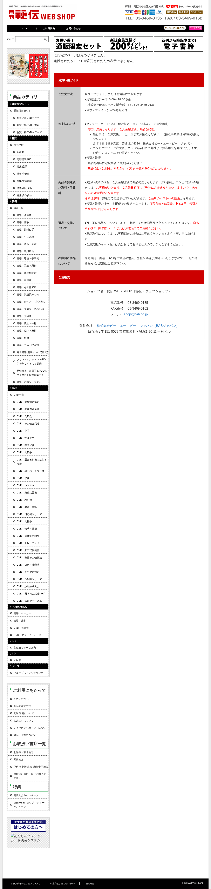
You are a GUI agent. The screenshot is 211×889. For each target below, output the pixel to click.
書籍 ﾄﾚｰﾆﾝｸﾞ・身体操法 (31, 301)
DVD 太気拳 (24, 452)
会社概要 (90, 883)
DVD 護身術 (24, 499)
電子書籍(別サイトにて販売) (32, 352)
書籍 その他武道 (26, 287)
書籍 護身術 (24, 280)
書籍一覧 (18, 208)
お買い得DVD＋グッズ (29, 132)
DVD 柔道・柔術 (27, 507)
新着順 (20, 152)
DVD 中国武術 (25, 445)
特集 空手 (22, 166)
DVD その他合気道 (28, 423)
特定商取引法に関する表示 (62, 883)
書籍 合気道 (24, 215)
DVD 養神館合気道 (28, 409)
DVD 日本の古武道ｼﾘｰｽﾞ (31, 593)
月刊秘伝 (18, 144)
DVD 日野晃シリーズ (29, 514)
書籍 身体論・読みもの (30, 309)
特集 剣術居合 (24, 188)
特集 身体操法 (24, 195)
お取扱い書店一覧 (29, 743)
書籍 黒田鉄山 (25, 251)
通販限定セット (22, 110)
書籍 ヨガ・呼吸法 (28, 345)
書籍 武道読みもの (28, 294)
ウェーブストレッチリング (28, 672)
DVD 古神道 (21, 627)
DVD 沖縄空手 (25, 438)
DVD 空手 (23, 430)
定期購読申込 (24, 159)
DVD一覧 (19, 394)
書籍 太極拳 (24, 316)
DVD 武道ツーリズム (29, 600)
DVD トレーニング (28, 543)
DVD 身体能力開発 (28, 535)
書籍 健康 (23, 337)
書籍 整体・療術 (26, 330)
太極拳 (17, 660)
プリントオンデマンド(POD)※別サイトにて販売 (31, 361)
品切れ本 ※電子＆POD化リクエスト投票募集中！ (32, 372)
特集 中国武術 (24, 181)
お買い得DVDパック (28, 117)
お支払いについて (23, 720)
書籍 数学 (20, 620)
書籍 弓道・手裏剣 (28, 258)
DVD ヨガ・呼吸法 (28, 564)
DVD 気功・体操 (27, 528)
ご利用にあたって (29, 690)
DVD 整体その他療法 (29, 557)
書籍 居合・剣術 (26, 244)
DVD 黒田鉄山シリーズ (30, 471)
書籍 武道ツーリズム (29, 382)
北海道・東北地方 (23, 752)
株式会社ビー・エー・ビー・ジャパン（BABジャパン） (138, 326)
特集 (17, 786)
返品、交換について (25, 735)
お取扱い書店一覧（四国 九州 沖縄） (30, 776)
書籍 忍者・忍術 (26, 265)
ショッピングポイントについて (31, 727)
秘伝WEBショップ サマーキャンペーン (30, 804)
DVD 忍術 (23, 478)
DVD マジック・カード (27, 635)
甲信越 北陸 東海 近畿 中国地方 (31, 766)
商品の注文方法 (22, 706)
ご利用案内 (49, 28)
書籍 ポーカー (22, 613)
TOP (24, 28)
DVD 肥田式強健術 (28, 550)
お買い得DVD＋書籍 (28, 125)
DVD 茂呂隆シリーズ (29, 579)
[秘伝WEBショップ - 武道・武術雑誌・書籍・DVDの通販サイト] (42, 19)
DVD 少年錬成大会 (28, 586)
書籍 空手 (23, 222)
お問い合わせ (73, 28)
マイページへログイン (175, 28)
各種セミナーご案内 (25, 647)
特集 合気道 (23, 173)
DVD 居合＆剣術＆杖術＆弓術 (32, 461)
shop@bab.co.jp (136, 314)
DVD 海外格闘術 (27, 492)
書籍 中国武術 (25, 236)
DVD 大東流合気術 (28, 401)
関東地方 (18, 759)
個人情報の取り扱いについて (26, 883)
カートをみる (195, 28)
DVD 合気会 (24, 416)
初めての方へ (21, 699)
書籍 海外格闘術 (26, 272)
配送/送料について (24, 713)
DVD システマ (25, 485)
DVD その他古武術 (28, 572)
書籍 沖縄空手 (25, 229)
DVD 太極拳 (24, 521)
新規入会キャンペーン (26, 795)
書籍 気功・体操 (26, 323)
